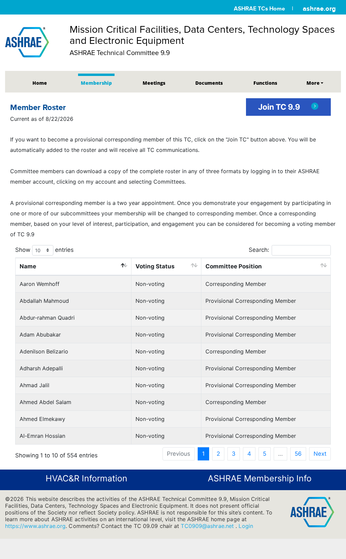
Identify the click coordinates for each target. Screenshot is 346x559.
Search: (259, 249)
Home (39, 83)
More (313, 83)
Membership (96, 83)
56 (298, 453)
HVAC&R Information (86, 478)
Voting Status (155, 266)
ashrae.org (319, 8)
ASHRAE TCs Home (259, 8)
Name (28, 266)
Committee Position (233, 266)
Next (320, 453)
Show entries (44, 249)
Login (246, 526)
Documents (209, 83)
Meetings (154, 83)
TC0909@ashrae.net (208, 526)
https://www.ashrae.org (35, 526)
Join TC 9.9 (280, 107)
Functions (265, 83)
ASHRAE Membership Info (260, 478)
